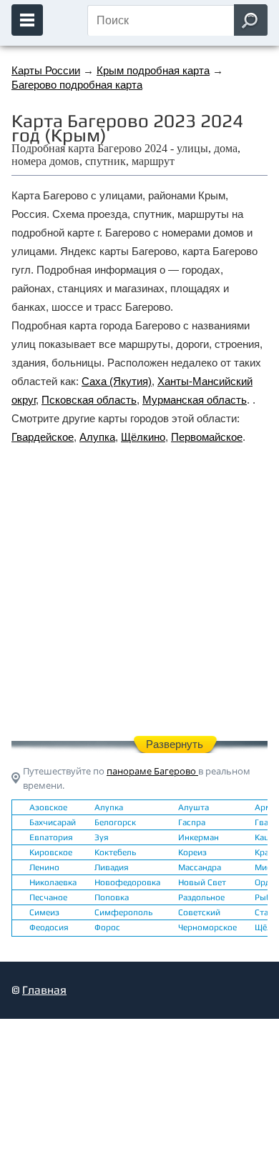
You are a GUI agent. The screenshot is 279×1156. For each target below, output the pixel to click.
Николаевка (53, 882)
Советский (199, 912)
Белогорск (115, 822)
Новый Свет (202, 882)
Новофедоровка (127, 882)
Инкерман (198, 837)
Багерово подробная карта (76, 85)
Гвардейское (42, 437)
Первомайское (207, 437)
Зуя (101, 837)
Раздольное (201, 897)
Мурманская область (194, 400)
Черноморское (207, 927)
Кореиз (192, 852)
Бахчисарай (52, 822)
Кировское (50, 852)
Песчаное (48, 897)
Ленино (44, 867)
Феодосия (49, 927)
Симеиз (44, 912)
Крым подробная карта (153, 70)
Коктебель (115, 852)
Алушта (193, 807)
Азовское (48, 807)
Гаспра (191, 822)
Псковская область (89, 400)
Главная (44, 990)
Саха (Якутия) (117, 381)
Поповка (111, 897)
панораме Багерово (152, 770)
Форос (107, 927)
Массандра (199, 867)
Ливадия (111, 867)
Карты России (45, 70)
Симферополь (123, 912)
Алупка (97, 437)
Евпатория (51, 837)
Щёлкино (143, 437)
